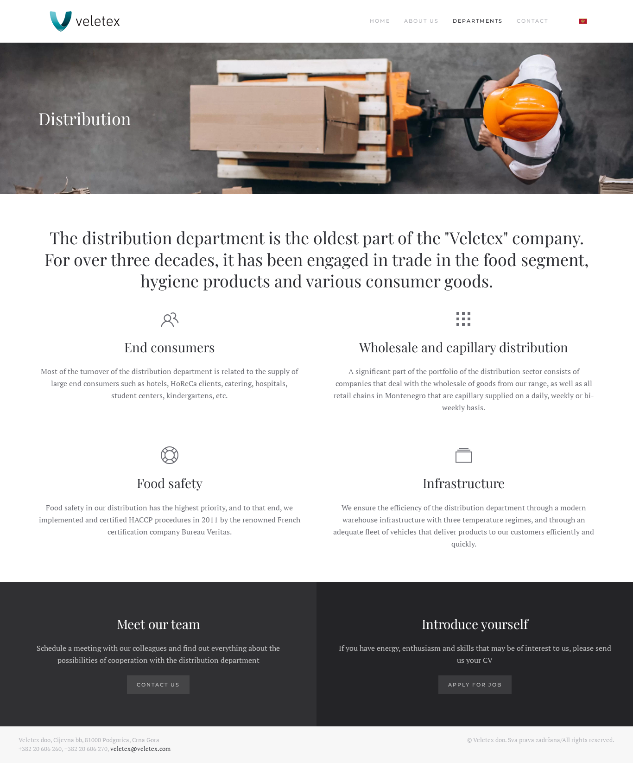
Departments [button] (478, 21)
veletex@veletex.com (140, 748)
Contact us (158, 684)
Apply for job (475, 684)
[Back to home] (84, 21)
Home (380, 21)
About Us (421, 21)
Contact (532, 21)
